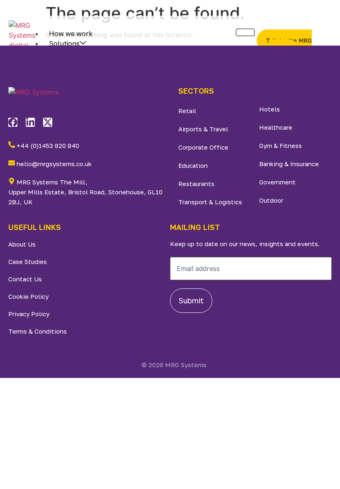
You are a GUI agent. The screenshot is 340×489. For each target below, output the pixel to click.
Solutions (64, 43)
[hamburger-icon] (245, 32)
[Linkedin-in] (30, 122)
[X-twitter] (47, 122)
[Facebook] (12, 122)
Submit (191, 300)
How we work (70, 33)
